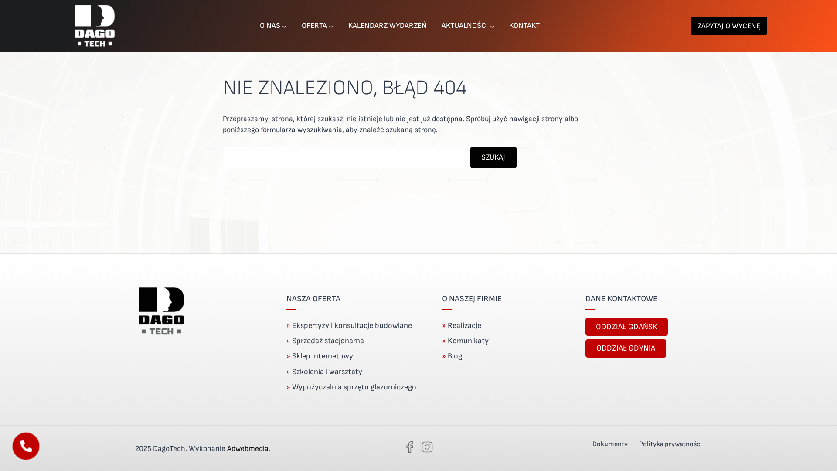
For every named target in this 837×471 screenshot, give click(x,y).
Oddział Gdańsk (626, 326)
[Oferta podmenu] (331, 26)
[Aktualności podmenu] (492, 26)
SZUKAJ (493, 157)
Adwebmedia (248, 448)
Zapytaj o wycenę (729, 26)
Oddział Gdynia (625, 348)
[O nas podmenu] (284, 26)
